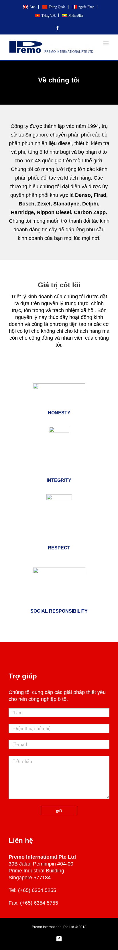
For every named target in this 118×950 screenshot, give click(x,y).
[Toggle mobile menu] (106, 43)
